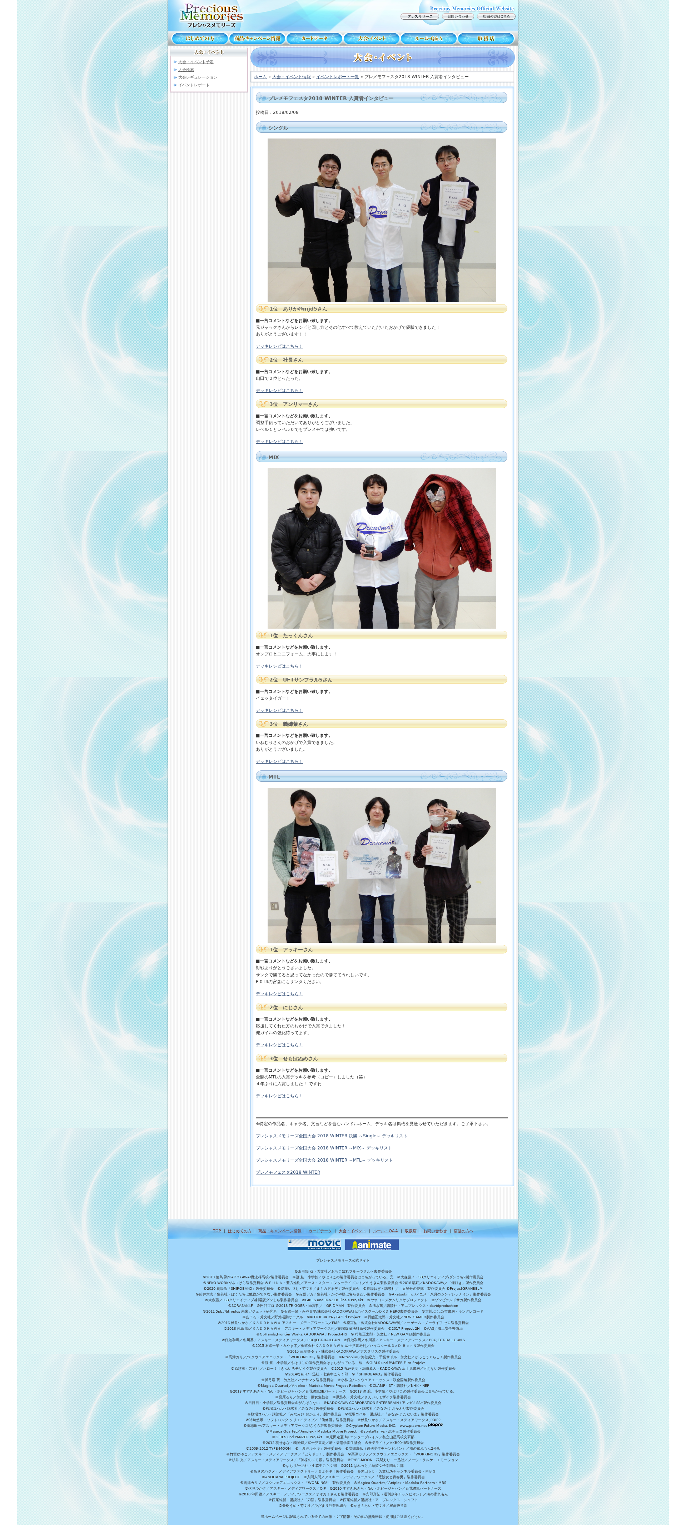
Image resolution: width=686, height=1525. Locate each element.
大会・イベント (371, 38)
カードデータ (314, 38)
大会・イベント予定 (196, 62)
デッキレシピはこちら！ (279, 346)
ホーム (260, 76)
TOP (217, 1231)
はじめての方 (198, 38)
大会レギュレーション (198, 77)
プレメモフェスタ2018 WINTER (288, 1172)
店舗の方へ (463, 1231)
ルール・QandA (428, 38)
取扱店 (487, 38)
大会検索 (186, 69)
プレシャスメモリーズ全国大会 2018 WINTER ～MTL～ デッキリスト (324, 1160)
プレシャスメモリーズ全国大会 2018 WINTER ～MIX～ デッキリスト (324, 1148)
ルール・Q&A (385, 1231)
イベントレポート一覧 (337, 76)
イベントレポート (194, 85)
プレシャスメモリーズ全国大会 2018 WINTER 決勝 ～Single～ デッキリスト (332, 1135)
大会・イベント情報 (291, 76)
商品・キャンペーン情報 (257, 38)
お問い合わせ (435, 1231)
